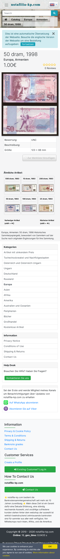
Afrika (7, 295)
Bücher (7, 316)
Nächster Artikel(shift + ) (47, 221)
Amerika (8, 300)
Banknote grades (13, 444)
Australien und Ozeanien (17, 305)
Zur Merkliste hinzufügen (41, 157)
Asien (7, 289)
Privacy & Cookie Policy (17, 431)
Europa (28, 19)
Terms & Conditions (15, 435)
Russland (9, 279)
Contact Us (10, 356)
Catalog (15, 19)
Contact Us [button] (31, 489)
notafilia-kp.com (25, 4)
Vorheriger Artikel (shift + (12, 221)
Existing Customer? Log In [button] (31, 469)
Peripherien (10, 311)
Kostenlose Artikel (14, 327)
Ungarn (8, 268)
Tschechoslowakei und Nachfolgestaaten (26, 257)
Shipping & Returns (14, 351)
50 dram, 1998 (12, 24)
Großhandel (10, 321)
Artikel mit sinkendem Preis (19, 252)
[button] (53, 5)
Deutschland (10, 273)
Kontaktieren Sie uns (17, 378)
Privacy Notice (12, 340)
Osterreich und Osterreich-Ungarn (22, 263)
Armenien (42, 19)
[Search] (54, 13)
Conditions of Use (14, 346)
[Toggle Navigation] (6, 5)
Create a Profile (13, 462)
